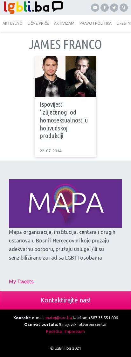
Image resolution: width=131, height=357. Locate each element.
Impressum (75, 331)
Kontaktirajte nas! (65, 300)
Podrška (54, 331)
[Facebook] (104, 7)
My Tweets (21, 281)
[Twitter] (114, 7)
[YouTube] (95, 7)
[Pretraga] (124, 7)
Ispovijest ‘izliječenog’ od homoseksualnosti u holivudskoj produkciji (64, 120)
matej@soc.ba (58, 317)
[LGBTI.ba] (33, 7)
